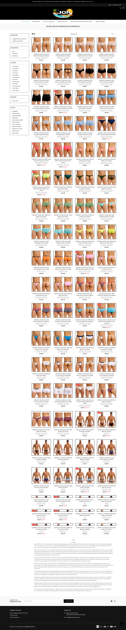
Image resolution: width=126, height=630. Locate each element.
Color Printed (15, 81)
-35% (55, 144)
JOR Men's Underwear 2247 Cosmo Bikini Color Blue (106, 459)
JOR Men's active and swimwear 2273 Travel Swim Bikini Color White (85, 402)
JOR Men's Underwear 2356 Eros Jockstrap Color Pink (41, 294)
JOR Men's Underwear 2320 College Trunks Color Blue (84, 133)
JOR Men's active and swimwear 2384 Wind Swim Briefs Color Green (41, 188)
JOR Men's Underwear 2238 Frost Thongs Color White (63, 571)
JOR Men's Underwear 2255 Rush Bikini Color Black (106, 431)
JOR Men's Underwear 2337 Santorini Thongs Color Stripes (84, 294)
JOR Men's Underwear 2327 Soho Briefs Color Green (63, 216)
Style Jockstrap (16, 124)
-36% (55, 91)
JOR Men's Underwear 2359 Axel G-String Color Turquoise (41, 348)
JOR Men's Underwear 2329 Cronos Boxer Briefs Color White (63, 401)
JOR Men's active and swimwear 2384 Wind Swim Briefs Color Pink (85, 268)
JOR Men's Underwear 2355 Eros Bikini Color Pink (63, 294)
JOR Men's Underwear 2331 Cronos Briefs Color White (106, 375)
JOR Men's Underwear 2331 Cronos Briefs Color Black (84, 81)
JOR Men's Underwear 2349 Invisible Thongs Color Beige (41, 55)
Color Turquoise (16, 86)
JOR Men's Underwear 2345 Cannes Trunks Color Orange (63, 268)
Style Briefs (15, 118)
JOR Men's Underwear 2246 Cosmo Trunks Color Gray (63, 515)
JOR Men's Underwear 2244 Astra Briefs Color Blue (63, 487)
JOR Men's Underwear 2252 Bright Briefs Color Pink (41, 543)
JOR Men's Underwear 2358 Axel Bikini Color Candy (107, 160)
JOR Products (25, 21)
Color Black (15, 68)
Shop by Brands (62, 21)
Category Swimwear (17, 41)
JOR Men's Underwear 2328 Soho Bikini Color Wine (106, 401)
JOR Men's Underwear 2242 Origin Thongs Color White (41, 571)
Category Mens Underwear (19, 39)
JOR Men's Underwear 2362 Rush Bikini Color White (85, 348)
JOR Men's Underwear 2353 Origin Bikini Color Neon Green (106, 242)
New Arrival (15, 56)
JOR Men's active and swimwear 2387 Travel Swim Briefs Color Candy (63, 160)
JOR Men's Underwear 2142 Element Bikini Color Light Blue (106, 600)
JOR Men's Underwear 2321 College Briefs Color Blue (63, 133)
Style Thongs (15, 131)
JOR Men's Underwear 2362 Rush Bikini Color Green (63, 188)
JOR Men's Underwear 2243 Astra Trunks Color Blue (85, 487)
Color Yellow (15, 90)
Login (110, 5)
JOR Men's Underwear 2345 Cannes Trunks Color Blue (106, 107)
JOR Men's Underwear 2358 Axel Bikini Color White (41, 375)
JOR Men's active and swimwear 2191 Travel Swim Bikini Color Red (107, 614)
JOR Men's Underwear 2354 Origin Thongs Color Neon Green (84, 242)
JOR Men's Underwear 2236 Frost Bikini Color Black (85, 459)
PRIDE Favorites (100, 21)
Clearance (15, 53)
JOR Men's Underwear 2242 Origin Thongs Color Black (41, 459)
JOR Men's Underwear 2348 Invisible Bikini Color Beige (63, 55)
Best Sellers (36, 21)
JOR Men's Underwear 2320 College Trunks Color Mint (63, 242)
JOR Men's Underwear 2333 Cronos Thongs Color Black (41, 81)
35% (13, 51)
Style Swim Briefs (16, 126)
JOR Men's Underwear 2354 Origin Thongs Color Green (84, 188)
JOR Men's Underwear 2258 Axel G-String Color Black (85, 431)
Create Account (116, 5)
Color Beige (15, 66)
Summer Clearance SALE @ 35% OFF (81, 21)
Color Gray (15, 73)
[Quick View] (48, 41)
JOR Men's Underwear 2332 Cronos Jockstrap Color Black (63, 81)
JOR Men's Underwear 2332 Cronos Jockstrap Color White (84, 375)
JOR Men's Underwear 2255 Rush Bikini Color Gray (106, 487)
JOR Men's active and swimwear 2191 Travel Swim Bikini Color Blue (41, 600)
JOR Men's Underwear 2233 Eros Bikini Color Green (107, 515)
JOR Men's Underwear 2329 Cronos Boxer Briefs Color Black (41, 107)
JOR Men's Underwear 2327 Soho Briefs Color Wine (41, 431)
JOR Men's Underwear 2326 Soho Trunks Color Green (85, 216)
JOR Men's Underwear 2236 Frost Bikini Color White (85, 571)
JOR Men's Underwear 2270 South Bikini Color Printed (84, 543)
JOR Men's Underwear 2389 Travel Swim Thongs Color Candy (41, 160)
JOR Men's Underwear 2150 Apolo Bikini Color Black (85, 585)
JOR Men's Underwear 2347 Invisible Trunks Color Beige (84, 55)
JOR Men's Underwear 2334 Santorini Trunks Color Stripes (63, 321)
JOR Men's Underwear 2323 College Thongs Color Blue (41, 133)
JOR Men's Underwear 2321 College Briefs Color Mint (41, 242)
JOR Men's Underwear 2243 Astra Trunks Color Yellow (41, 585)
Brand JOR (15, 101)
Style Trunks (15, 133)
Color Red (14, 83)
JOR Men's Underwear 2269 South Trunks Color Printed (106, 543)
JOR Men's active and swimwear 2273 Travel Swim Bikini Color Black (63, 107)
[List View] (34, 34)
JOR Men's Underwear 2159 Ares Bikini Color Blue (63, 600)
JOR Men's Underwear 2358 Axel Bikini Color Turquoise (63, 348)
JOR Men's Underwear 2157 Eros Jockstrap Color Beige (63, 585)
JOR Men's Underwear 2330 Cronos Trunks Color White (41, 401)
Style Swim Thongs (17, 128)
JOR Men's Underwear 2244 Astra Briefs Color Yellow (106, 571)
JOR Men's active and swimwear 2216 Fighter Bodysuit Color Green (85, 600)
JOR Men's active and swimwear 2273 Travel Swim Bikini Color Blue (106, 133)
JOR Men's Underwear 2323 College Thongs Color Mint (106, 216)
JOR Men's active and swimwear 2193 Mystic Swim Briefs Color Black (107, 586)
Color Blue (15, 70)
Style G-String (16, 122)
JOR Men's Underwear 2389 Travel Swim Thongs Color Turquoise (84, 321)
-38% (55, 581)
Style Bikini (15, 111)
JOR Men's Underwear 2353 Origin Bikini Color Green (106, 188)
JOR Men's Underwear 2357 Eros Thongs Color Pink (107, 268)
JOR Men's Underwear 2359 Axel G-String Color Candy (85, 160)
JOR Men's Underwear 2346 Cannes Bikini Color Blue (84, 107)
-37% (99, 413)
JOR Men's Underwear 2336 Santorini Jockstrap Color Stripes (106, 294)
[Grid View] (32, 34)
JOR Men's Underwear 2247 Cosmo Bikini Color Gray (41, 515)
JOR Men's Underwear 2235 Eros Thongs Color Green (85, 515)
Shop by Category (48, 21)
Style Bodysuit (16, 113)
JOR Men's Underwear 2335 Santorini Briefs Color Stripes (41, 321)
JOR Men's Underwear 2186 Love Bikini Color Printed (63, 614)
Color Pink (14, 79)
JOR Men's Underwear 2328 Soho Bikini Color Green (41, 216)
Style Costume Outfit (17, 120)
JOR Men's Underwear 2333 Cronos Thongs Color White (63, 375)
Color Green (15, 75)
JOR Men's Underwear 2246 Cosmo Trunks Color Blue (41, 487)
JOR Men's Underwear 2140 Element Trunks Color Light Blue (41, 614)
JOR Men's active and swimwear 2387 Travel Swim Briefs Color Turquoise (107, 321)
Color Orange (15, 77)
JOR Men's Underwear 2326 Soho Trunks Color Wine (63, 431)
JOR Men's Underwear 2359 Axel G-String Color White (107, 348)
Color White (15, 88)
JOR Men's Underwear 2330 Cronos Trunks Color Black (106, 81)
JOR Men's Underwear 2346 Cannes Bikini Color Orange (41, 268)
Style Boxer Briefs (16, 115)
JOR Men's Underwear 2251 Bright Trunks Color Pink (63, 543)
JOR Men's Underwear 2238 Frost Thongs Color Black (63, 459)
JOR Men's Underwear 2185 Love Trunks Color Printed (85, 614)
